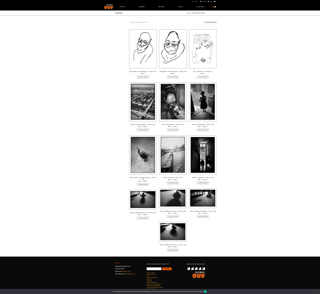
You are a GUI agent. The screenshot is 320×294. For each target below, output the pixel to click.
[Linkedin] (203, 268)
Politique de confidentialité (153, 285)
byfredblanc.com (130, 274)
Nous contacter (151, 272)
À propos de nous (151, 274)
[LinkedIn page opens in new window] (211, 1)
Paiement (149, 279)
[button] (24, 1)
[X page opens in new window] (206, 1)
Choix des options (143, 77)
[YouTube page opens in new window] (208, 1)
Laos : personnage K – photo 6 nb (173, 124)
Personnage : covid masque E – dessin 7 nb (172, 71)
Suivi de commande (152, 282)
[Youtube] (200, 268)
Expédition (149, 280)
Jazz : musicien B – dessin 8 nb (202, 71)
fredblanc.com (126, 271)
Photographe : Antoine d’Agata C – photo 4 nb (143, 178)
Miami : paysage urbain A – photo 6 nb (143, 124)
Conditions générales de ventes (155, 287)
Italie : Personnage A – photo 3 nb (203, 124)
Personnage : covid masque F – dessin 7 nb (142, 71)
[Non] (318, 291)
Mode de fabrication (152, 277)
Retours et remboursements (154, 284)
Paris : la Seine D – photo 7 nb (172, 177)
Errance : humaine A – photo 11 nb (203, 177)
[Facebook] (192, 268)
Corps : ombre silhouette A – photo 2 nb (143, 213)
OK (205, 291)
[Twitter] (196, 268)
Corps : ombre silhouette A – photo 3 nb (203, 211)
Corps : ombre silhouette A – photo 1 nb (173, 245)
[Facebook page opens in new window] (203, 1)
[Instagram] (189, 268)
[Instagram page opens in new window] (201, 1)
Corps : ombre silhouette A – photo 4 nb (173, 211)
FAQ (148, 276)
